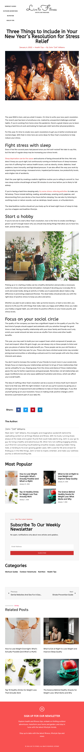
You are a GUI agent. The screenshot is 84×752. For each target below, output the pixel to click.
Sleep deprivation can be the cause (19, 158)
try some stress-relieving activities (53, 191)
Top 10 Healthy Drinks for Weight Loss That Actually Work (29, 494)
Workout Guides (10, 6)
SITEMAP (56, 746)
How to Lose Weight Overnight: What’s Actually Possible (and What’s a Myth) (29, 477)
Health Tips (10, 20)
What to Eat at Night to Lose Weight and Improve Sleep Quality (68, 476)
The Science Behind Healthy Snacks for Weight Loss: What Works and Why (66, 495)
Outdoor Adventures (10, 11)
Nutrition (10, 16)
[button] (18, 410)
